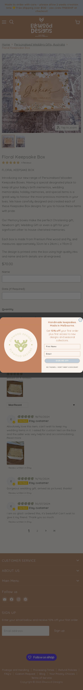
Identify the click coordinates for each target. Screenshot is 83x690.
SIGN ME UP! (62, 361)
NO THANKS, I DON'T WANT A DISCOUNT (62, 367)
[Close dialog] (80, 320)
